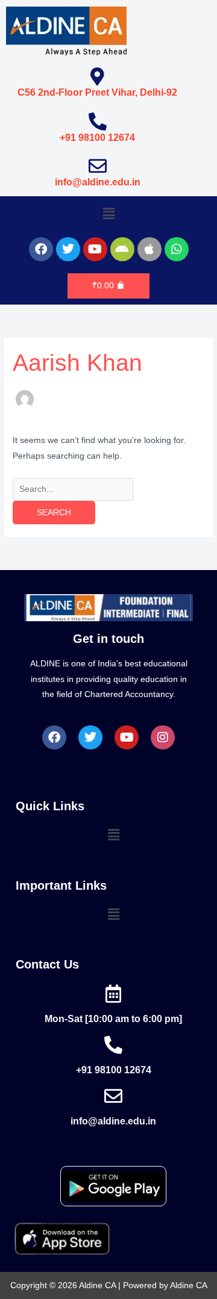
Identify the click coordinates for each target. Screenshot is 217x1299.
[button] (108, 213)
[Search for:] (73, 489)
